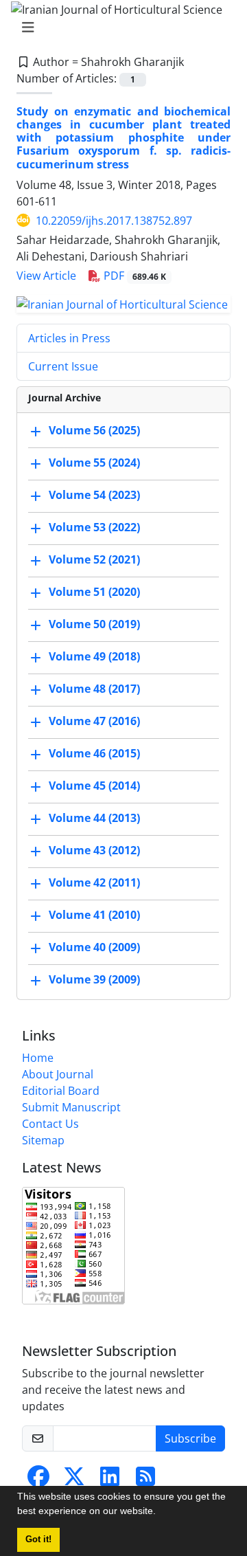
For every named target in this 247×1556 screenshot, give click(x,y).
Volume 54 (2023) (94, 494)
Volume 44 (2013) (94, 817)
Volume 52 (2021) (94, 559)
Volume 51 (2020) (94, 591)
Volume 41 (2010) (94, 914)
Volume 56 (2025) (94, 430)
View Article (46, 275)
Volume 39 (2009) (94, 979)
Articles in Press (69, 338)
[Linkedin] (109, 1480)
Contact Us (50, 1123)
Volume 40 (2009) (94, 947)
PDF (133, 275)
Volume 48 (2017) (94, 688)
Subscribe (190, 1438)
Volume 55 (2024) (94, 462)
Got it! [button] (38, 1539)
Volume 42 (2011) (94, 882)
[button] (160, 1513)
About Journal (57, 1074)
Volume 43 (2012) (94, 850)
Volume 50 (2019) (94, 624)
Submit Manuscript (71, 1107)
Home (38, 1057)
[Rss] (145, 1480)
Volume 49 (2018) (94, 656)
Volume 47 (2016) (94, 721)
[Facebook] (38, 1480)
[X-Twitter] (74, 1480)
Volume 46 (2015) (94, 753)
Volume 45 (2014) (94, 785)
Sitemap (43, 1140)
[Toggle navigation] (119, 27)
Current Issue (63, 366)
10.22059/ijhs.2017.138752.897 (114, 220)
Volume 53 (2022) (94, 527)
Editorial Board (60, 1090)
